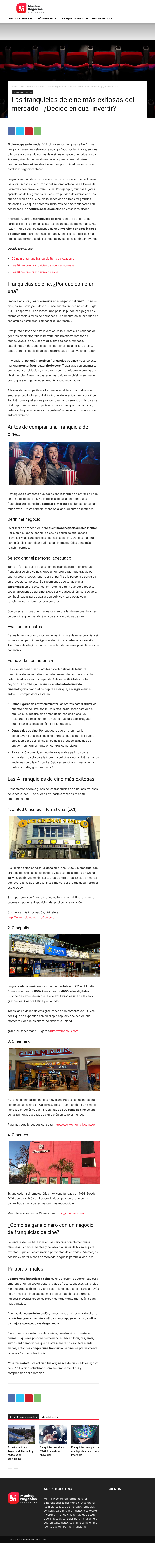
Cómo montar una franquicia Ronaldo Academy (43, 258)
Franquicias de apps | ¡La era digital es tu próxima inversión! (85, 1451)
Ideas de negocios (101, 18)
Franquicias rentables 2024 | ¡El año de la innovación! (51, 1451)
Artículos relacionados (23, 1417)
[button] (142, 19)
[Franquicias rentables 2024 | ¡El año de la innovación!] (53, 1434)
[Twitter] (20, 131)
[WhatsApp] (37, 131)
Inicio (14, 86)
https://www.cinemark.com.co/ (74, 1124)
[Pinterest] (29, 131)
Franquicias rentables (75, 18)
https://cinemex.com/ (70, 1213)
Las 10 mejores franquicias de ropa (35, 272)
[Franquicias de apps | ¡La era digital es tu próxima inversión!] (85, 1434)
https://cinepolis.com (64, 1031)
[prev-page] (10, 1466)
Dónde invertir (47, 18)
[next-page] (16, 1466)
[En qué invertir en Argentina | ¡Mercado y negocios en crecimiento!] (21, 1434)
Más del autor (50, 1417)
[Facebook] (11, 131)
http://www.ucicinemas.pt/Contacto (31, 917)
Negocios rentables (20, 18)
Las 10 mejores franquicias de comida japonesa (43, 265)
